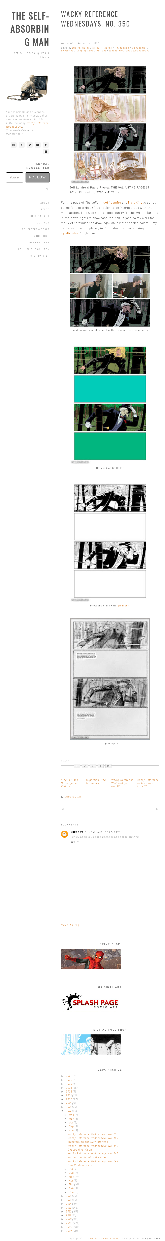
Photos (108, 47)
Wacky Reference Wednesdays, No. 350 (93, 1138)
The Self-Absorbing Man (30, 28)
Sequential (139, 47)
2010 (69, 1219)
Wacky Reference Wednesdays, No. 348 (93, 1153)
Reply (75, 842)
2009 (69, 1223)
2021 (69, 1095)
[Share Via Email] (108, 766)
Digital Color (81, 47)
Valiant (101, 50)
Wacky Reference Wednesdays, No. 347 (93, 1161)
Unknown (77, 832)
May (72, 1176)
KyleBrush (123, 605)
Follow (37, 177)
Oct (71, 1122)
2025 (69, 1079)
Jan (72, 1192)
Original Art (40, 216)
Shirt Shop (42, 235)
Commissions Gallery (34, 249)
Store (45, 209)
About (45, 202)
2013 (69, 1207)
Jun (72, 1172)
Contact (43, 222)
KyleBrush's (69, 233)
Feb (72, 1188)
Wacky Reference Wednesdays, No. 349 (93, 1145)
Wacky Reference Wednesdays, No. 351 (93, 1134)
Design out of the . (142, 1238)
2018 (69, 1107)
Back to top (70, 925)
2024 (69, 1083)
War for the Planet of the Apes (87, 1157)
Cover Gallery (39, 242)
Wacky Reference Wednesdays (129, 50)
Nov (72, 1118)
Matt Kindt (136, 202)
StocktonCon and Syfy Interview (88, 1141)
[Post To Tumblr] (101, 766)
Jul (71, 1168)
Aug (72, 1130)
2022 (69, 1091)
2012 (69, 1211)
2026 (69, 1076)
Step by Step (40, 255)
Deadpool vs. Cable (80, 1149)
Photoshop (122, 47)
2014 (69, 1203)
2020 (69, 1099)
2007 (69, 1230)
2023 (69, 1087)
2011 (69, 1215)
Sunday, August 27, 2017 (102, 832)
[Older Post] (155, 809)
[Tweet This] (85, 766)
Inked (96, 47)
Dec (72, 1114)
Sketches (67, 50)
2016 (69, 1196)
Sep (72, 1126)
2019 (69, 1103)
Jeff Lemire (112, 202)
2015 (69, 1199)
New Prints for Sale (80, 1165)
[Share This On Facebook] (77, 766)
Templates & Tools (36, 229)
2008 (69, 1227)
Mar (71, 1184)
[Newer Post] (65, 809)
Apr (71, 1180)
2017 (69, 1110)
